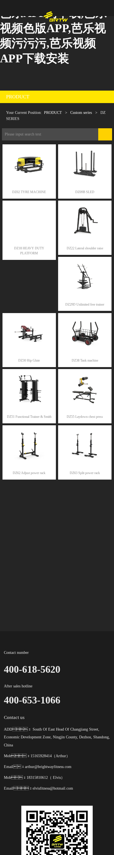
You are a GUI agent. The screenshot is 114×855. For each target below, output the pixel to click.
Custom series (81, 112)
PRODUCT (53, 112)
